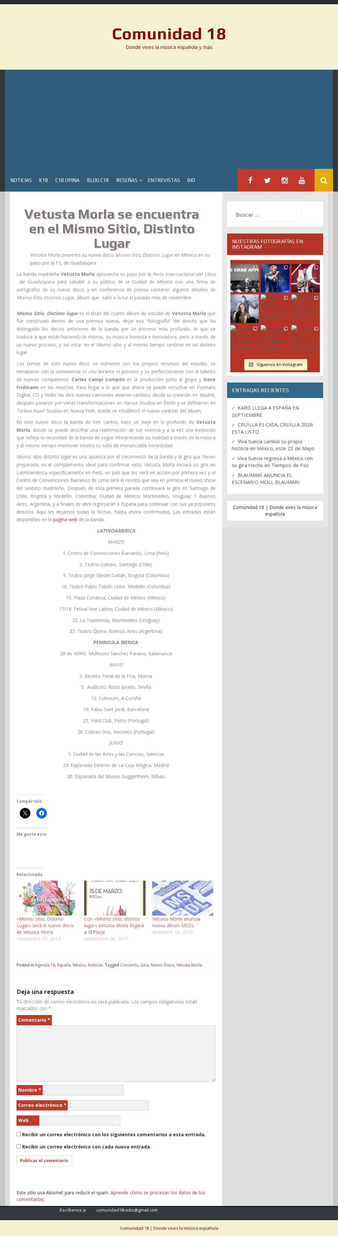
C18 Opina (67, 180)
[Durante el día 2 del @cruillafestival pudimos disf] (275, 339)
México (79, 965)
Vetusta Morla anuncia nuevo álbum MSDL (176, 922)
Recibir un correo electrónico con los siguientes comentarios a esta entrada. (114, 1134)
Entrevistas (164, 180)
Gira (145, 965)
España (64, 965)
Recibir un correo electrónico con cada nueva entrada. (86, 1147)
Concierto (129, 965)
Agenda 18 (45, 965)
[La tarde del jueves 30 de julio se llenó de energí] (244, 278)
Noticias (21, 180)
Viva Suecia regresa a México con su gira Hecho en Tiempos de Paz (272, 461)
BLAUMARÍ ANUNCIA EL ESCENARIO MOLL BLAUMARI (266, 478)
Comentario (34, 1020)
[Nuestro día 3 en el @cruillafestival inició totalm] (305, 308)
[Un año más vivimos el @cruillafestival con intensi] (305, 278)
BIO (191, 180)
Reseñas (126, 180)
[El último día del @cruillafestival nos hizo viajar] (244, 308)
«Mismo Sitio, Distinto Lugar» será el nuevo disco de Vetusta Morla (45, 925)
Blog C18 (98, 180)
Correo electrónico (42, 1105)
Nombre (29, 1090)
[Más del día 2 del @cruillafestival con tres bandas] (244, 339)
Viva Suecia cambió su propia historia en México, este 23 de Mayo (273, 445)
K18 (43, 180)
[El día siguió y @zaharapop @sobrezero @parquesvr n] (275, 308)
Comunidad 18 (169, 33)
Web (23, 1120)
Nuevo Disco (162, 965)
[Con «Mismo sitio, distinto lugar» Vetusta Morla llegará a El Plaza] (114, 898)
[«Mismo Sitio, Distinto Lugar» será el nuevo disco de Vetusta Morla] (47, 898)
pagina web (65, 519)
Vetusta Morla (189, 965)
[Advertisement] (169, 119)
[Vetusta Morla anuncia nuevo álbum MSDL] (182, 898)
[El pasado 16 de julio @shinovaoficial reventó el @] (275, 278)
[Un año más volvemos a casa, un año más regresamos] (305, 339)
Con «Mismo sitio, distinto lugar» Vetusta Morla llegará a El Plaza (114, 925)
